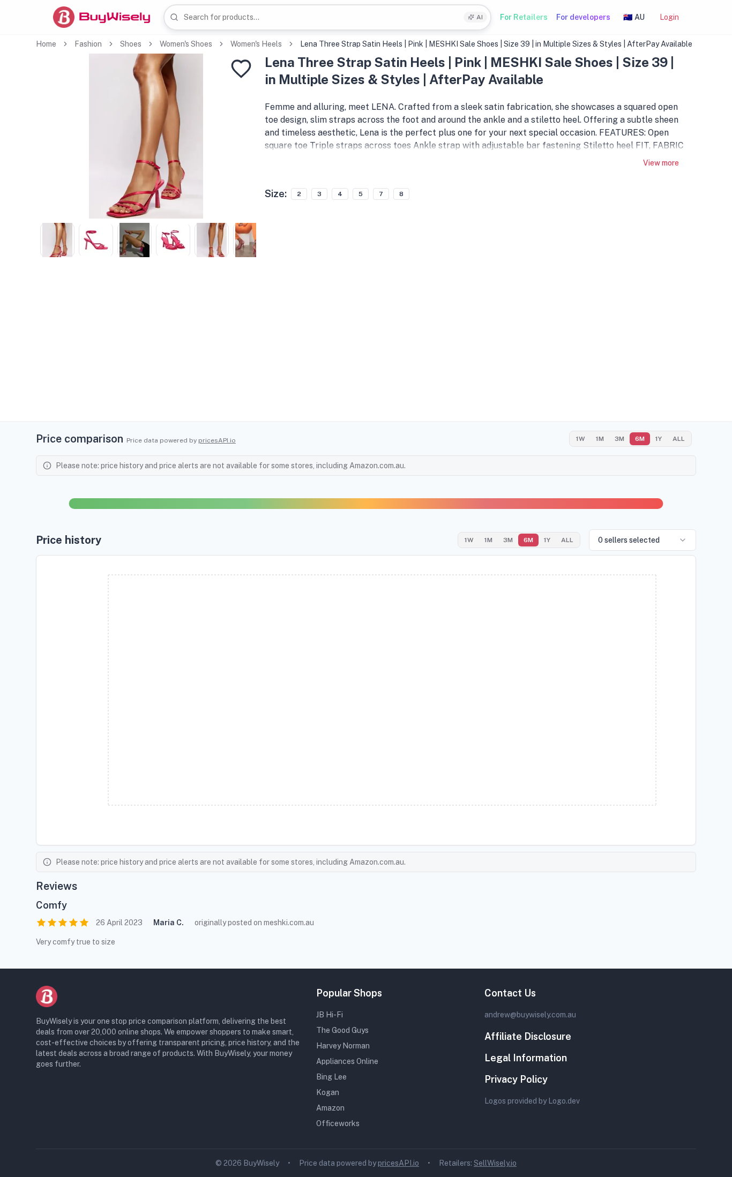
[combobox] (327, 17)
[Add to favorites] (241, 69)
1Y (658, 439)
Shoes (130, 44)
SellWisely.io (495, 1163)
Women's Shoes (186, 44)
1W (580, 439)
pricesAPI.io (217, 440)
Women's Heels (256, 44)
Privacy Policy (516, 1079)
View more (661, 163)
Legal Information (525, 1057)
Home (46, 44)
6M (640, 439)
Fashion (88, 44)
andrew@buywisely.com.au (530, 1014)
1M (600, 439)
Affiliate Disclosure (527, 1036)
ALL (679, 439)
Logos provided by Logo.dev (532, 1101)
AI (479, 17)
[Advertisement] (366, 346)
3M (619, 439)
